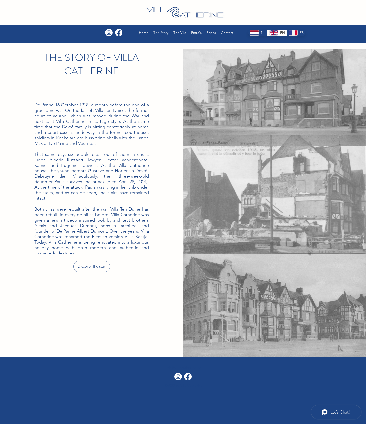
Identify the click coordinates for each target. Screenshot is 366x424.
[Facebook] (118, 32)
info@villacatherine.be (183, 367)
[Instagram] (109, 32)
